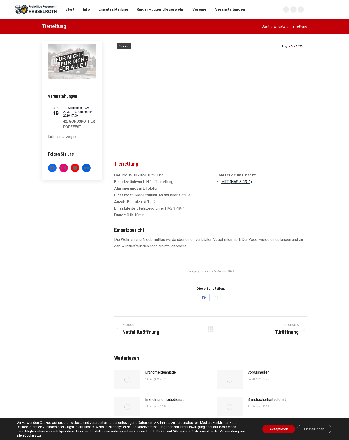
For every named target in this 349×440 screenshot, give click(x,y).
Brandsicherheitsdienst (164, 399)
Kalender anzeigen (62, 136)
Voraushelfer (258, 372)
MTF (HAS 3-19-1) (236, 182)
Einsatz (124, 46)
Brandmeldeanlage (160, 372)
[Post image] (127, 379)
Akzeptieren (278, 429)
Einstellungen (314, 429)
